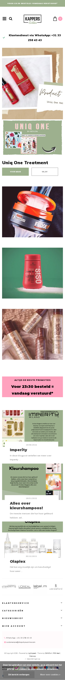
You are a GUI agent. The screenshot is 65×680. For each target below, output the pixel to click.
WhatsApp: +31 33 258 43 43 (19, 638)
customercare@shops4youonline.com (20, 642)
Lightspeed (32, 653)
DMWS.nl (48, 653)
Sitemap (32, 656)
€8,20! (44, 172)
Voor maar (15, 172)
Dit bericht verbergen (18, 674)
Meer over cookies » (50, 674)
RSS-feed (56, 653)
